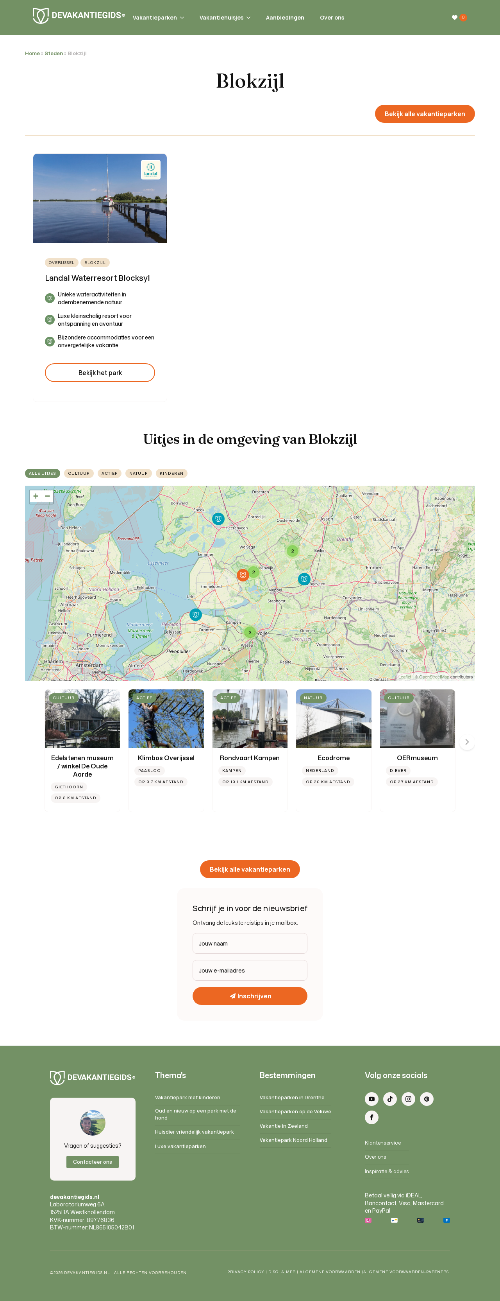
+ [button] (35, 496)
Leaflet (404, 676)
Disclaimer (282, 1271)
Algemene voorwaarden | (331, 1271)
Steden (54, 53)
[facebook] (372, 1117)
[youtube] (372, 1099)
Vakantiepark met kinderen (187, 1097)
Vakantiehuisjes (221, 17)
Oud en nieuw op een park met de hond (195, 1114)
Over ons (332, 17)
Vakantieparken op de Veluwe (295, 1111)
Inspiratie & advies (387, 1171)
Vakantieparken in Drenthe (292, 1097)
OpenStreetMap (434, 676)
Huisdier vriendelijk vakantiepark (194, 1132)
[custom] (390, 1099)
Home (32, 53)
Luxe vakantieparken (180, 1146)
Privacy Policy (245, 1271)
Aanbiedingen (285, 17)
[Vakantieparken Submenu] (180, 17)
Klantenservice (383, 1142)
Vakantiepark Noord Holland (293, 1140)
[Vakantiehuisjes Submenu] (246, 17)
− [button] (47, 496)
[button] (467, 742)
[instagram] (408, 1099)
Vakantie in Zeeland (284, 1126)
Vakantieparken (155, 17)
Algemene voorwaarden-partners (406, 1271)
